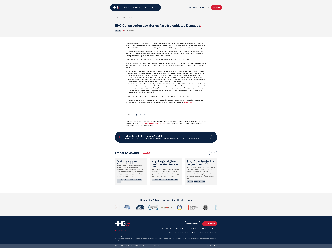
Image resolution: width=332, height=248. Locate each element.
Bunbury (201, 233)
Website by (211, 245)
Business (135, 7)
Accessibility (154, 245)
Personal (126, 7)
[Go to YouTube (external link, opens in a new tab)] (125, 230)
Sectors (145, 7)
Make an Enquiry (193, 223)
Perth (181, 233)
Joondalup (187, 233)
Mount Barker (213, 233)
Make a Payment (193, 7)
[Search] (208, 7)
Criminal (178, 229)
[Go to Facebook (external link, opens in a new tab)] (116, 230)
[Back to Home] (117, 7)
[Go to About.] (119, 17)
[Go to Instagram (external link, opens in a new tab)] (119, 230)
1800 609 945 (211, 223)
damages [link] (136, 44)
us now (188, 102)
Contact (202, 7)
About (153, 7)
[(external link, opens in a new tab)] (116, 207)
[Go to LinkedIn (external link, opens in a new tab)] (122, 230)
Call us (218, 7)
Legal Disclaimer (138, 245)
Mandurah (194, 233)
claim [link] (171, 96)
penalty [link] (157, 56)
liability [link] (173, 48)
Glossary (160, 245)
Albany (206, 233)
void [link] (193, 63)
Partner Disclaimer (128, 245)
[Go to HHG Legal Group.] (115, 17)
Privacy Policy (146, 245)
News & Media (203, 229)
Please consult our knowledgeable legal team (152, 123)
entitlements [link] (130, 48)
